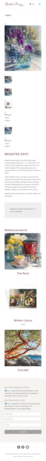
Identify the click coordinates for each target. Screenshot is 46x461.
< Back (8, 15)
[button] (5, 24)
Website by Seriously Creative (25, 456)
